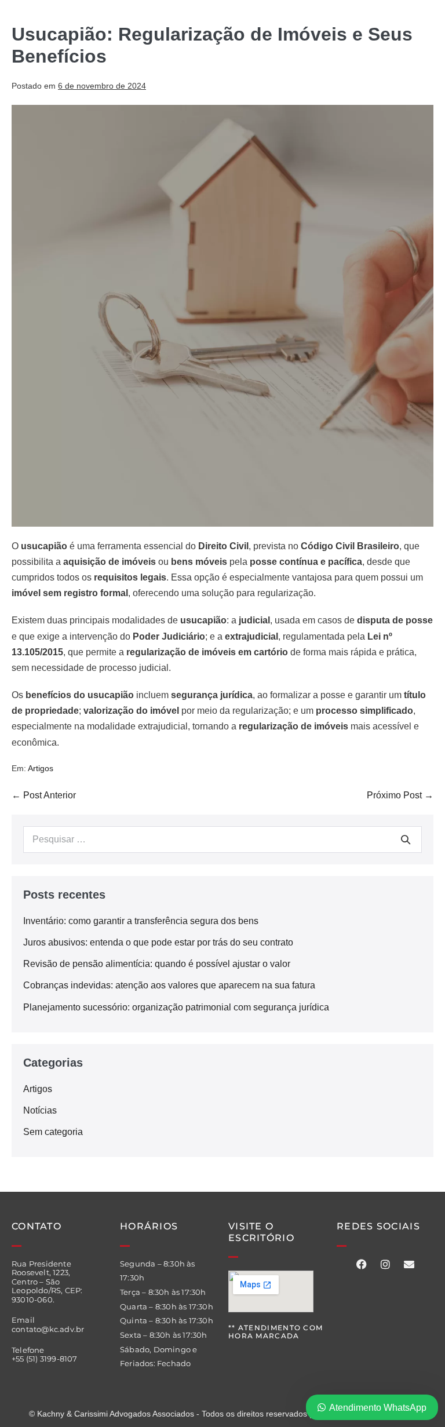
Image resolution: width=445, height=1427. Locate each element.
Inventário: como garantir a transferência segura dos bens (140, 921)
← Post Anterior (44, 795)
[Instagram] (385, 1264)
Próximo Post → (400, 795)
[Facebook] (361, 1264)
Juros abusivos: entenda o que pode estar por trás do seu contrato (158, 942)
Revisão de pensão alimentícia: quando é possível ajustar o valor (156, 964)
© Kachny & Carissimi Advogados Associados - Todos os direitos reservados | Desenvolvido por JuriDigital (222, 1413)
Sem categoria (53, 1132)
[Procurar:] (222, 839)
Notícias (40, 1110)
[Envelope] (409, 1264)
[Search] (405, 839)
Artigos (40, 768)
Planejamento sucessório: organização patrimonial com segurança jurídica (176, 1007)
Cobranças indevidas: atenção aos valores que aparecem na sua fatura (169, 985)
